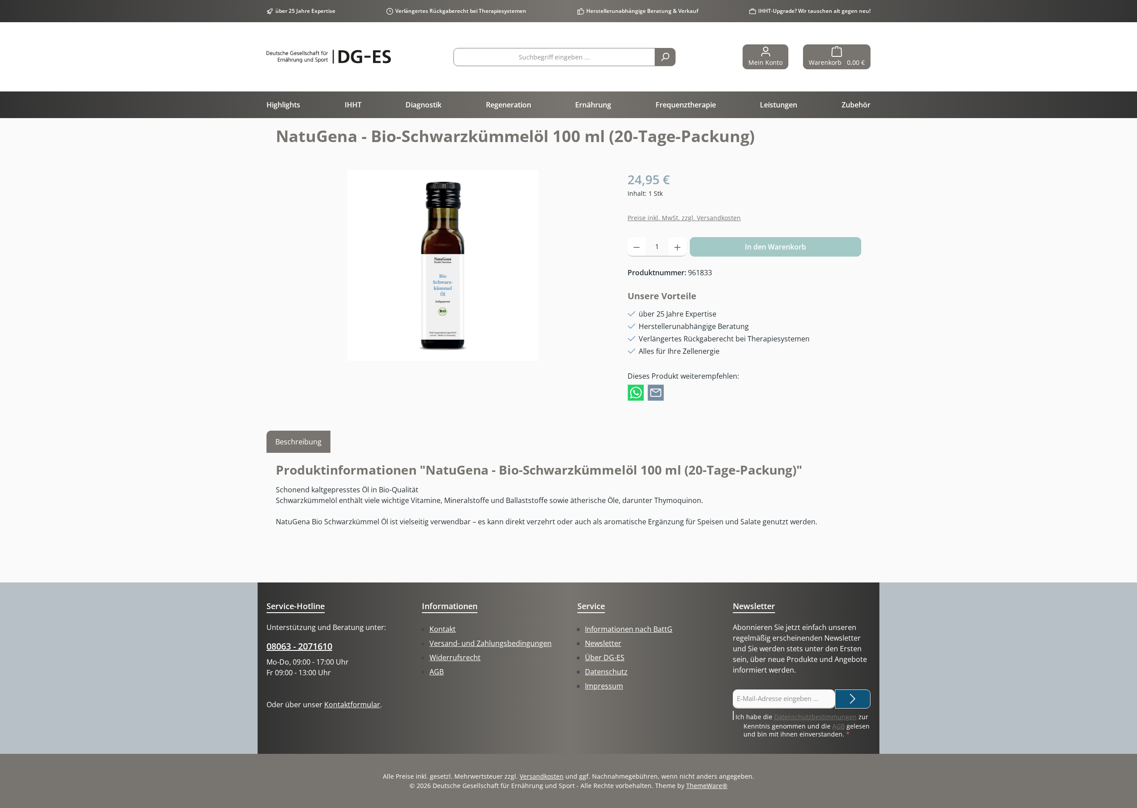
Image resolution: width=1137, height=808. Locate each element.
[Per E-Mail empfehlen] (656, 392)
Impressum (604, 686)
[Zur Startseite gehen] (328, 57)
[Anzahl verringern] (637, 247)
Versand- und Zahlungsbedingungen (490, 643)
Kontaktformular (352, 704)
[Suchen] (665, 57)
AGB (436, 672)
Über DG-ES (604, 657)
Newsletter (603, 643)
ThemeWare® (707, 785)
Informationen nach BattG (628, 629)
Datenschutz (606, 672)
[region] (443, 265)
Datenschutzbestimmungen (815, 717)
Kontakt (442, 629)
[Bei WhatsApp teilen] (636, 392)
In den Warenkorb (775, 247)
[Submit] (853, 699)
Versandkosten (542, 776)
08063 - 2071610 (299, 646)
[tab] (298, 442)
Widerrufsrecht (455, 657)
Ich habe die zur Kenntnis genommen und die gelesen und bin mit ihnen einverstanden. (802, 725)
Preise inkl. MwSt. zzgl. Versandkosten (684, 218)
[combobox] (554, 57)
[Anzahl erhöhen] (677, 247)
